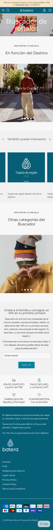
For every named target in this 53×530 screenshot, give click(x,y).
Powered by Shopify (29, 520)
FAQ (4, 466)
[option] (26, 93)
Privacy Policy (9, 479)
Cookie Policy (9, 484)
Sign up (26, 365)
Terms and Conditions (13, 488)
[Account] (44, 10)
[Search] (9, 10)
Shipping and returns (13, 470)
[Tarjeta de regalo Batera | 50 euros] (26, 167)
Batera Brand (14, 520)
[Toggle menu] (3, 10)
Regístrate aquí (22, 5)
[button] (22, 118)
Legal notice (8, 475)
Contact (6, 462)
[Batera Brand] (27, 10)
